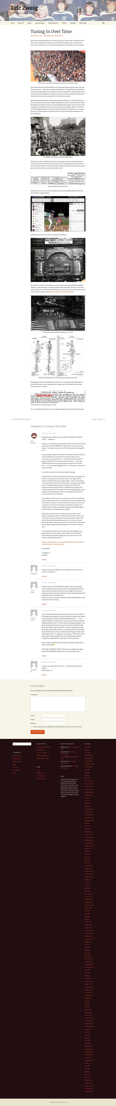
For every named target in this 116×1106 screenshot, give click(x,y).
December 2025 (89, 755)
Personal (15, 767)
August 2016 (88, 1029)
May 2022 (87, 857)
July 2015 (87, 1066)
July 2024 (87, 798)
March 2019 (88, 956)
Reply (45, 559)
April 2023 (87, 826)
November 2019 (89, 933)
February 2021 (88, 894)
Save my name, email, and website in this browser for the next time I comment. (57, 727)
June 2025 (87, 772)
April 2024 (87, 803)
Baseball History (49, 36)
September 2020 (89, 905)
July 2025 (87, 769)
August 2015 (88, 1063)
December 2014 (89, 1086)
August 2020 (88, 908)
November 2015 (89, 1054)
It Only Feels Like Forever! (21, 419)
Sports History (17, 770)
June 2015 (87, 1069)
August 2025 (88, 767)
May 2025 (87, 775)
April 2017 (87, 1007)
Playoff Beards (41, 750)
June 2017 (87, 1001)
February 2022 (88, 865)
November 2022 (89, 840)
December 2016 (89, 1018)
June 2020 (87, 913)
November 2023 (89, 817)
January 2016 (88, 1049)
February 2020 (88, 925)
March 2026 (88, 753)
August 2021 (88, 880)
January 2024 (88, 812)
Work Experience (53, 23)
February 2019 (88, 959)
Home (12, 23)
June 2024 (87, 801)
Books (29, 23)
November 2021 (89, 874)
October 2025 (88, 761)
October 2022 (88, 843)
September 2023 (89, 820)
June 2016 (87, 1035)
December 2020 (89, 899)
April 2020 (87, 919)
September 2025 (89, 764)
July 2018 (87, 970)
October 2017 (88, 992)
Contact (64, 23)
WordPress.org (41, 778)
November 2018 (89, 967)
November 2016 (89, 1021)
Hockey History (59, 36)
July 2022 (87, 851)
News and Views (40, 23)
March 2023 (88, 829)
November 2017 (89, 990)
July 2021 (87, 882)
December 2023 (89, 815)
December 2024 (89, 784)
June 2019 (87, 947)
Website (33, 723)
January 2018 (88, 984)
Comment (34, 694)
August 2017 (88, 998)
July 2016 (87, 1032)
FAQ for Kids (82, 23)
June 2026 (87, 747)
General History (17, 758)
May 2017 (87, 1004)
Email (33, 719)
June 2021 (87, 885)
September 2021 (89, 877)
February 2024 (88, 809)
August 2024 (88, 795)
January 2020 (88, 927)
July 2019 (87, 944)
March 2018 (88, 978)
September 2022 (89, 846)
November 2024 (89, 786)
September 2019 (89, 939)
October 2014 (88, 1091)
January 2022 (88, 868)
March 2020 (88, 922)
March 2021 (88, 891)
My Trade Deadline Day (43, 755)
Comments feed (41, 776)
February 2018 (88, 981)
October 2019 (88, 936)
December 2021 (89, 871)
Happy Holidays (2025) (43, 758)
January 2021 (88, 896)
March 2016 (88, 1043)
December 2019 (89, 930)
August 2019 (88, 942)
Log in (38, 770)
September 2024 (89, 792)
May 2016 (87, 1038)
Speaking (73, 23)
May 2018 (87, 975)
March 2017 (88, 1009)
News (14, 764)
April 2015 (87, 1074)
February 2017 (88, 1012)
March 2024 (88, 806)
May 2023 (87, 823)
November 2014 (89, 1088)
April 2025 (87, 778)
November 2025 (89, 758)
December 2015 (89, 1052)
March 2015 (88, 1077)
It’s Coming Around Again (43, 747)
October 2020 (88, 902)
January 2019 (88, 961)
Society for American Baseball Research (61, 292)
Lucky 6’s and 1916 (42, 753)
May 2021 (87, 888)
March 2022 (88, 863)
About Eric (21, 23)
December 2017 (89, 987)
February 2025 (88, 781)
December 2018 (89, 964)
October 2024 (88, 789)
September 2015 (89, 1060)
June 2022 (87, 854)
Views (14, 773)
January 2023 (88, 834)
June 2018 (87, 973)
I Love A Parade (98, 419)
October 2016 (88, 1023)
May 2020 (87, 916)
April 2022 (87, 860)
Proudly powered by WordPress (58, 1102)
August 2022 (88, 848)
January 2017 (88, 1015)
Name (33, 716)
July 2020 (87, 911)
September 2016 (89, 1026)
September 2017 (89, 995)
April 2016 (87, 1040)
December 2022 (89, 837)
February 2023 (88, 832)
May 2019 (87, 950)
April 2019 (87, 953)
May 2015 (87, 1071)
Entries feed (40, 773)
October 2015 (88, 1057)
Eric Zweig (63, 756)
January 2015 (88, 1083)
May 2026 (87, 750)
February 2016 (88, 1046)
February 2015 (88, 1080)
